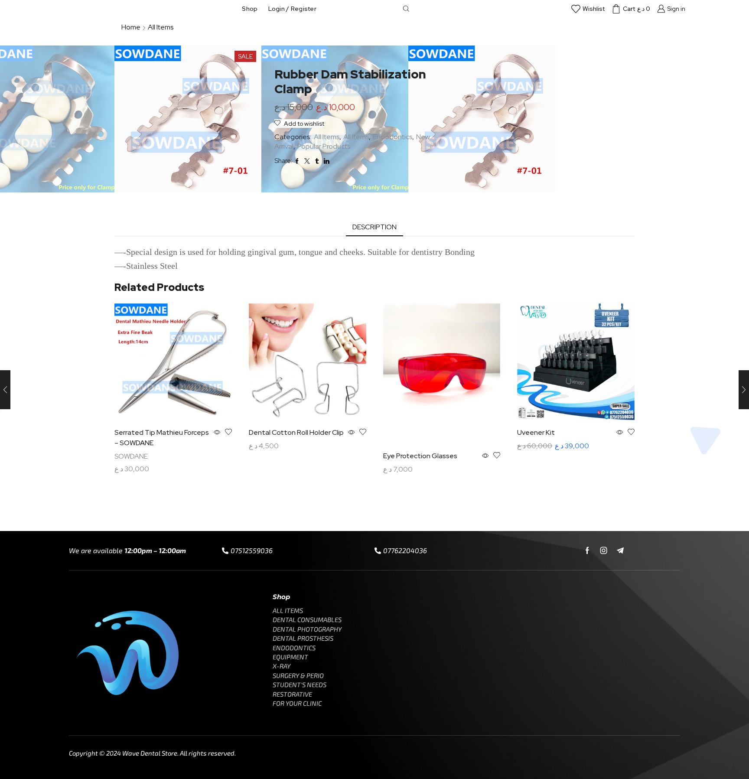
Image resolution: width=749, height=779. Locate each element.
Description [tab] (374, 226)
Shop (249, 9)
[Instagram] (603, 550)
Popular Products (323, 146)
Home (130, 27)
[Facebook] (587, 550)
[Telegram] (620, 550)
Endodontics (392, 136)
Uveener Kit (536, 432)
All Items (160, 27)
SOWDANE (131, 456)
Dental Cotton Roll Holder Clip (296, 432)
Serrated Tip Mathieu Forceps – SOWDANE (161, 437)
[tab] (374, 227)
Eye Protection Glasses (420, 455)
